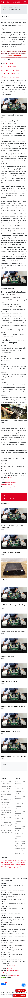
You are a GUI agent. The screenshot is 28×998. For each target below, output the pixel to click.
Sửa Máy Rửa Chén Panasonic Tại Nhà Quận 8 (20, 791)
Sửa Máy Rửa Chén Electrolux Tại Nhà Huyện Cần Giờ (20, 844)
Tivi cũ (7, 862)
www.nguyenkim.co (11, 487)
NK (2, 2)
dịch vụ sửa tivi (20, 864)
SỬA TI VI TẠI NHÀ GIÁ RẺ (8, 66)
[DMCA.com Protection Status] (6, 977)
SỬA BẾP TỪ (16, 7)
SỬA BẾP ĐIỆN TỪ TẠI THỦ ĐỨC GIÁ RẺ (7, 806)
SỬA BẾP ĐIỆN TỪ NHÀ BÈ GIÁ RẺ (6, 819)
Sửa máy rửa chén (6, 802)
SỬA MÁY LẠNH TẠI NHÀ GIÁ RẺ (10, 77)
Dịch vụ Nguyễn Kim (9, 864)
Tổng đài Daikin (18, 860)
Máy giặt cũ (4, 860)
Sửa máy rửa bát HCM (7, 799)
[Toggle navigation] (25, 2)
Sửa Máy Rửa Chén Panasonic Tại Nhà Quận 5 (20, 814)
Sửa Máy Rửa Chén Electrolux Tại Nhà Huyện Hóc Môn (20, 851)
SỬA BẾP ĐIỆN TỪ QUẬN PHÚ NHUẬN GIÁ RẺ (6, 812)
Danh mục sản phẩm (14, 2)
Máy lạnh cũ (13, 862)
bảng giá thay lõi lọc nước (14, 867)
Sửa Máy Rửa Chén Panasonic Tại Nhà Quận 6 (20, 806)
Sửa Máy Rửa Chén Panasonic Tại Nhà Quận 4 (20, 821)
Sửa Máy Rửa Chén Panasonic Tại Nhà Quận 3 (20, 829)
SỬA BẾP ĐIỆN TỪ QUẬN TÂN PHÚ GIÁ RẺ (6, 825)
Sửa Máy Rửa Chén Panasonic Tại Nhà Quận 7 (20, 799)
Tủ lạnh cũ (11, 860)
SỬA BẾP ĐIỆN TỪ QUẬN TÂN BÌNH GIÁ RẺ (6, 833)
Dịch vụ (10, 7)
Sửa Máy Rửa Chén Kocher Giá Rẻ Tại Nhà (6, 794)
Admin (10, 29)
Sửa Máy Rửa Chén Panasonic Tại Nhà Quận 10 (20, 784)
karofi (4, 984)
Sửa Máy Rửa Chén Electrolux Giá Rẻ (6, 782)
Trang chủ (4, 7)
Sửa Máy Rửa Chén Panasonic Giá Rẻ (6, 788)
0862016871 (9, 63)
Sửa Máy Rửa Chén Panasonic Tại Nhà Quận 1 (20, 836)
